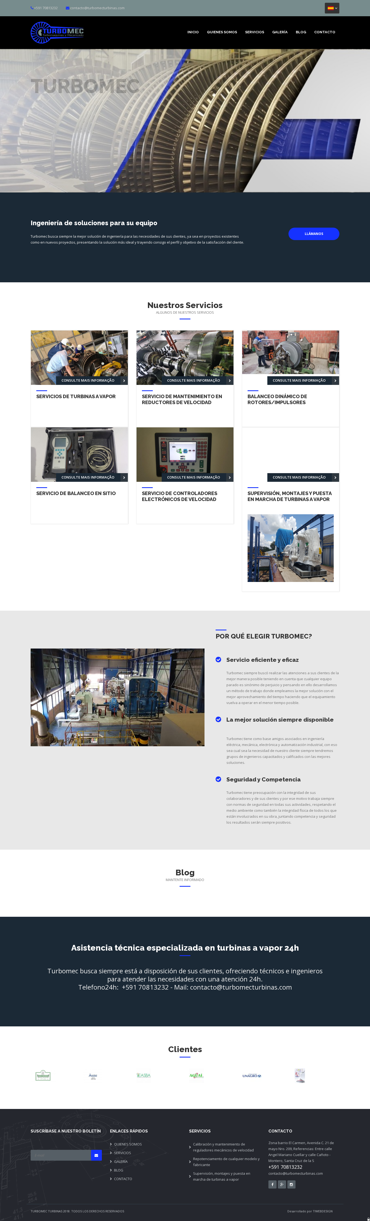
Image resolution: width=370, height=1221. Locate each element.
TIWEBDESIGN (323, 1211)
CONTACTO (324, 32)
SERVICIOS (254, 32)
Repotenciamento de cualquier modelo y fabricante (226, 1161)
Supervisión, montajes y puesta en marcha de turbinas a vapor (221, 1176)
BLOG (301, 32)
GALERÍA (280, 32)
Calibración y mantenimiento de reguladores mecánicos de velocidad (223, 1147)
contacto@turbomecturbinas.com (97, 7)
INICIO (193, 32)
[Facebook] (272, 1184)
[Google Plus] (282, 1184)
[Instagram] (291, 1184)
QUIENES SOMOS (222, 32)
